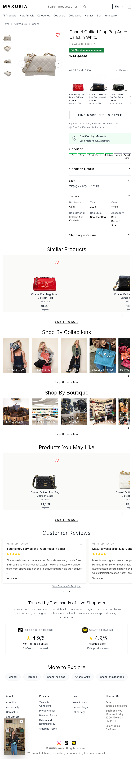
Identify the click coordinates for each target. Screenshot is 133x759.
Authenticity (12, 707)
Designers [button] (59, 15)
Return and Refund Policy (47, 722)
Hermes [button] (89, 15)
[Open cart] (129, 6)
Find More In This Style (100, 115)
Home (6, 23)
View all (122, 70)
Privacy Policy (47, 710)
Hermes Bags (80, 707)
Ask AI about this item (84, 44)
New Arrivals (27, 15)
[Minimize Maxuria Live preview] (21, 721)
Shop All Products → (66, 321)
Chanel (36, 23)
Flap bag (32, 676)
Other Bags (79, 711)
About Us (11, 702)
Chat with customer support (88, 50)
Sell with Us (12, 716)
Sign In (119, 6)
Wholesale (111, 15)
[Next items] (128, 315)
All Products (9, 15)
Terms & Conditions (45, 704)
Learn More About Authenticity (95, 140)
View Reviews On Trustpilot (66, 586)
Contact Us (12, 711)
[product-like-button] (57, 35)
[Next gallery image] (58, 63)
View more (12, 578)
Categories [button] (43, 15)
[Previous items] (122, 315)
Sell (99, 15)
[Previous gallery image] (22, 63)
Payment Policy (48, 715)
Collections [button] (75, 15)
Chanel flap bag (56, 676)
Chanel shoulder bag (112, 676)
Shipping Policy (48, 728)
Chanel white (82, 676)
